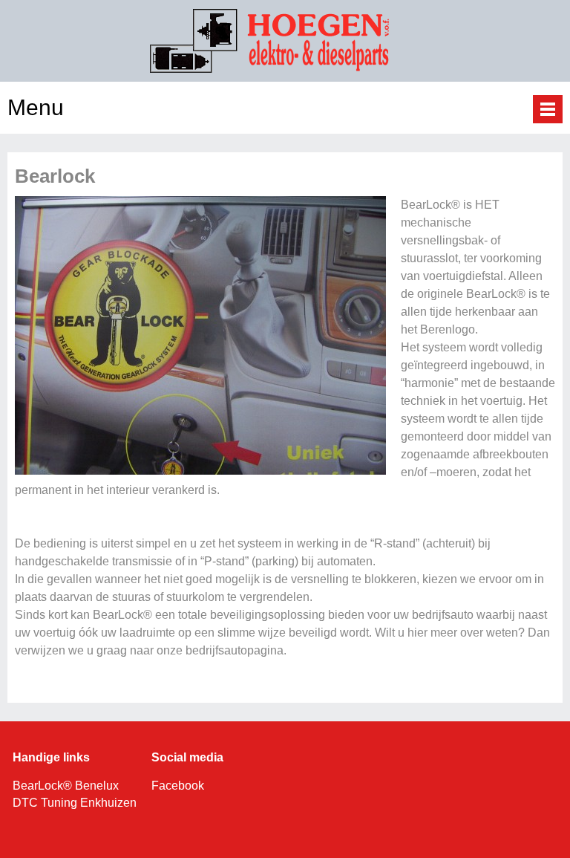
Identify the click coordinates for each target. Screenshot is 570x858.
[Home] (285, 70)
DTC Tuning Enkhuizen (76, 802)
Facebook (177, 785)
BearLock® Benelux (66, 785)
